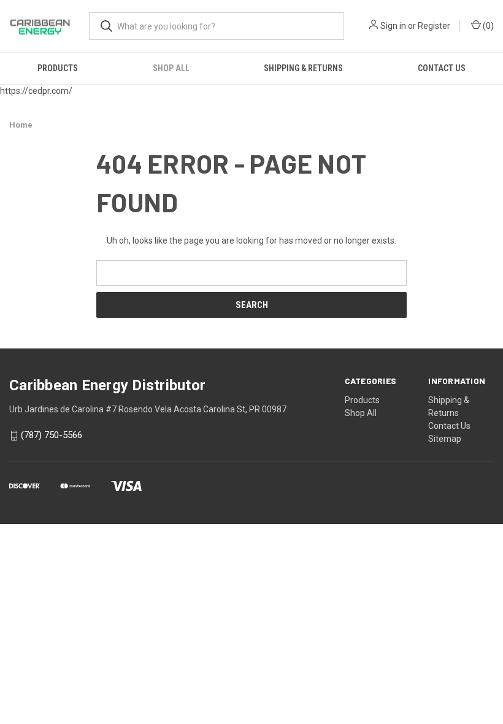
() (487, 26)
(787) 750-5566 (51, 435)
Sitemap (444, 439)
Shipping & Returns (303, 68)
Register (434, 26)
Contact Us (442, 68)
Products (57, 68)
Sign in (393, 26)
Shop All (171, 68)
